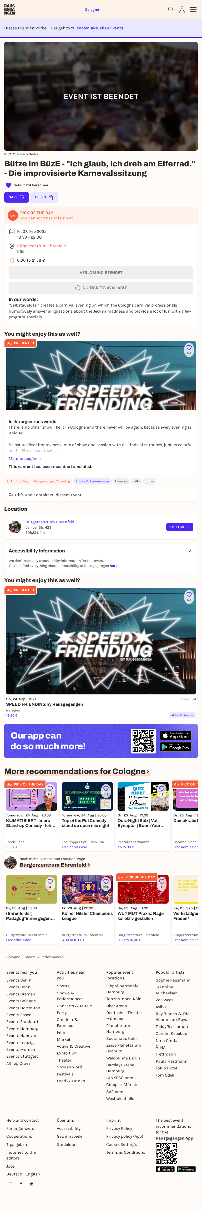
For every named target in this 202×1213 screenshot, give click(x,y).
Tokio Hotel (166, 1068)
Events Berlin (19, 980)
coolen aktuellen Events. (100, 27)
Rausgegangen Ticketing (52, 481)
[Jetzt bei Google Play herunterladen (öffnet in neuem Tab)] (175, 746)
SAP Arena (116, 1091)
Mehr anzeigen (23, 458)
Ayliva (161, 1006)
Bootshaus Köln (121, 1038)
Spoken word (69, 1066)
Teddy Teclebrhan (172, 1026)
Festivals (65, 1074)
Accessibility (68, 1128)
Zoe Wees (164, 999)
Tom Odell (165, 1075)
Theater (64, 1060)
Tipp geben (16, 1144)
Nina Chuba (167, 1040)
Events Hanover (21, 1035)
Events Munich (20, 1049)
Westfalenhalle (120, 1098)
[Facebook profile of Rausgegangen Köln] (21, 1183)
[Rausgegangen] (9, 9)
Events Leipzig (20, 1042)
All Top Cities (18, 1063)
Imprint (113, 1120)
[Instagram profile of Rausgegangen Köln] (10, 1183)
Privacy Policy (119, 1128)
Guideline (66, 1144)
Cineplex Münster (123, 1084)
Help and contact (22, 1120)
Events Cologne (21, 1000)
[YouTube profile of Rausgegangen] (31, 1183)
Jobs (10, 1166)
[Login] (182, 9)
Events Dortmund (23, 1007)
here (113, 565)
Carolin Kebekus (171, 1033)
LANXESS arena (121, 1077)
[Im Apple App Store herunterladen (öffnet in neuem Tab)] (175, 735)
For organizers (20, 1128)
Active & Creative (73, 1046)
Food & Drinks (71, 1080)
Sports (63, 985)
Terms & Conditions (125, 1152)
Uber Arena (116, 1005)
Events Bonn (18, 986)
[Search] (171, 9)
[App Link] (166, 1153)
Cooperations (19, 1136)
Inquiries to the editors (21, 1155)
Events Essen (19, 1014)
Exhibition (67, 1053)
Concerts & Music (74, 1005)
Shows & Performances (92, 481)
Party (62, 1012)
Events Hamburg (22, 1028)
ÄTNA (160, 1047)
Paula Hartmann (172, 1061)
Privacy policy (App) (124, 1136)
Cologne (13, 957)
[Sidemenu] (193, 9)
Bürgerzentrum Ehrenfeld (41, 245)
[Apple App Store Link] (165, 1169)
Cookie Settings (121, 1144)
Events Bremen (20, 994)
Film (61, 1032)
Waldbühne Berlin (123, 1058)
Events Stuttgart (22, 1056)
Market (63, 1039)
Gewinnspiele (69, 1136)
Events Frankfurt (22, 1021)
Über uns (65, 1120)
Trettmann (166, 1054)
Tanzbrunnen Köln (124, 998)
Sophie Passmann (173, 980)
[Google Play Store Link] (186, 1169)
